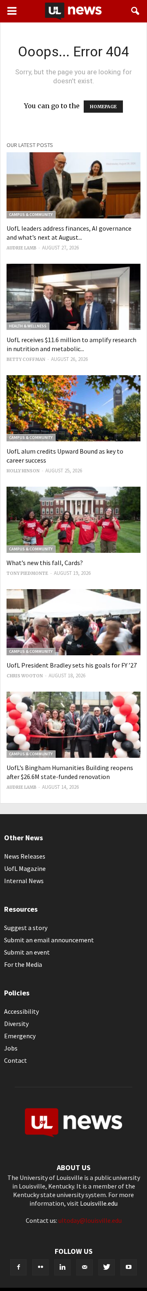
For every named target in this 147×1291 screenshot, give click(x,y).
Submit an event (27, 952)
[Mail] (84, 1267)
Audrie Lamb (21, 248)
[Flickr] (40, 1267)
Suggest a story (25, 928)
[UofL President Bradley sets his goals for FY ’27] (73, 622)
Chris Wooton (25, 676)
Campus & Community (31, 214)
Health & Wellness (28, 326)
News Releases (24, 856)
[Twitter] (106, 1267)
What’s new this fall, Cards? (45, 563)
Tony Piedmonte (27, 573)
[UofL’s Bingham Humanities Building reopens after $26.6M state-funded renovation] (73, 725)
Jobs (11, 1048)
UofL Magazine (25, 868)
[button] (135, 11)
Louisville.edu (99, 1203)
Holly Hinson (23, 471)
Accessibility (21, 1011)
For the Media (23, 964)
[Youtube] (128, 1267)
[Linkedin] (62, 1267)
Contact (15, 1060)
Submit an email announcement (49, 940)
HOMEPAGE (103, 106)
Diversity (16, 1023)
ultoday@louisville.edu (90, 1220)
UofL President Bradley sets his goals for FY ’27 (72, 665)
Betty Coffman (26, 359)
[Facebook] (18, 1267)
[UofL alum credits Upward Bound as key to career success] (73, 408)
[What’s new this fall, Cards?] (73, 520)
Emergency (20, 1036)
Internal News (24, 881)
